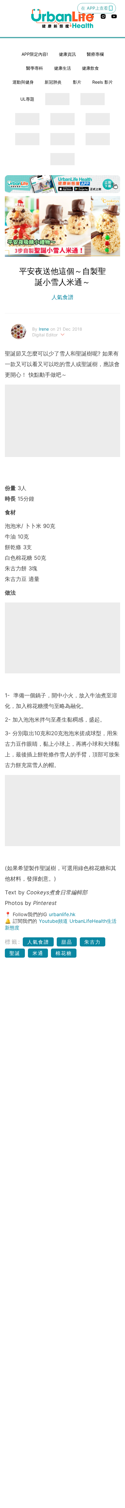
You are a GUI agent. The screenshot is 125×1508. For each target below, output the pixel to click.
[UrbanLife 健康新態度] (62, 18)
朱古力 (92, 942)
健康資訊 (67, 54)
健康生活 (62, 68)
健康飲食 (90, 68)
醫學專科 (34, 68)
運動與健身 (23, 82)
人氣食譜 (62, 297)
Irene (44, 329)
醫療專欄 (95, 54)
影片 (77, 82)
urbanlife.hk (62, 914)
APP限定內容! (35, 54)
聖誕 (14, 953)
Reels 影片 (102, 82)
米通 (37, 953)
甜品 (66, 942)
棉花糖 (64, 953)
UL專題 (27, 99)
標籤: (13, 942)
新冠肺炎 (53, 82)
